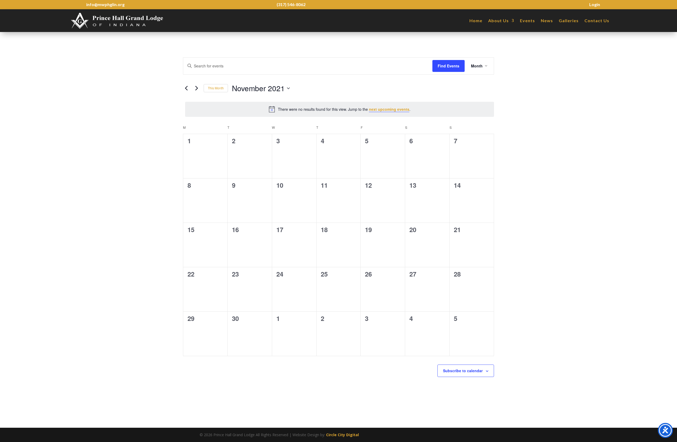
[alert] (339, 109)
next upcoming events (389, 109)
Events (527, 20)
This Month (216, 88)
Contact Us (596, 20)
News (547, 20)
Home (475, 20)
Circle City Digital (342, 434)
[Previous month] (186, 88)
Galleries (569, 20)
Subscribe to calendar (463, 370)
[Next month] (196, 88)
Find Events (448, 65)
